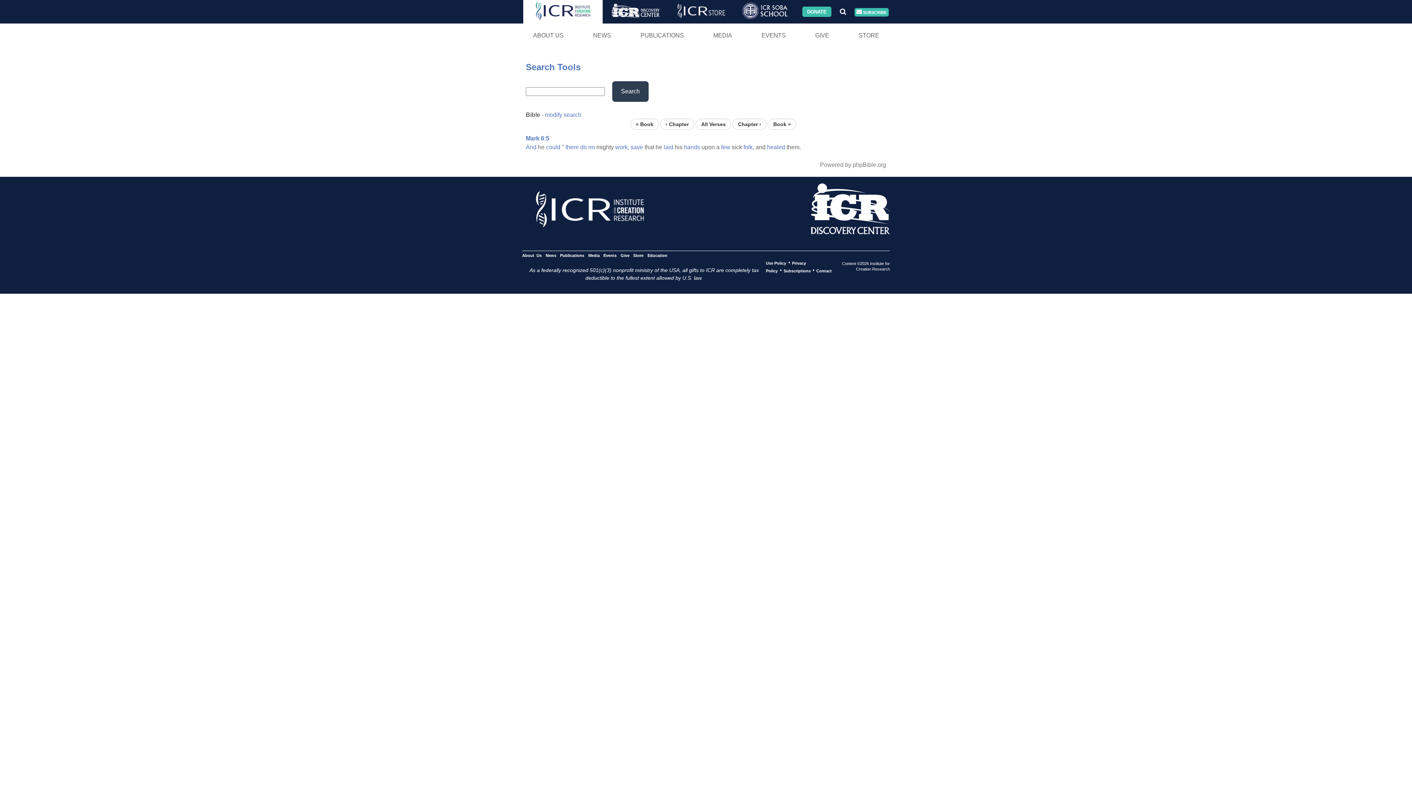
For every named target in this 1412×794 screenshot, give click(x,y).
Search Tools (553, 67)
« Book (644, 124)
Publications (662, 35)
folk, (749, 147)
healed (776, 147)
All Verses (713, 124)
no (591, 147)
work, (622, 147)
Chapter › (749, 124)
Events (774, 35)
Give (822, 35)
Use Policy (776, 263)
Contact (824, 270)
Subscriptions (797, 270)
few (725, 147)
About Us (548, 35)
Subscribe (874, 12)
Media (722, 35)
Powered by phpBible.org (853, 165)
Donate (817, 11)
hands (692, 147)
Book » (782, 124)
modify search (563, 115)
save (637, 147)
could (553, 147)
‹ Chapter (677, 124)
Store (869, 35)
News (602, 35)
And (531, 147)
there (572, 147)
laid (668, 147)
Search (630, 91)
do (583, 147)
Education (657, 255)
